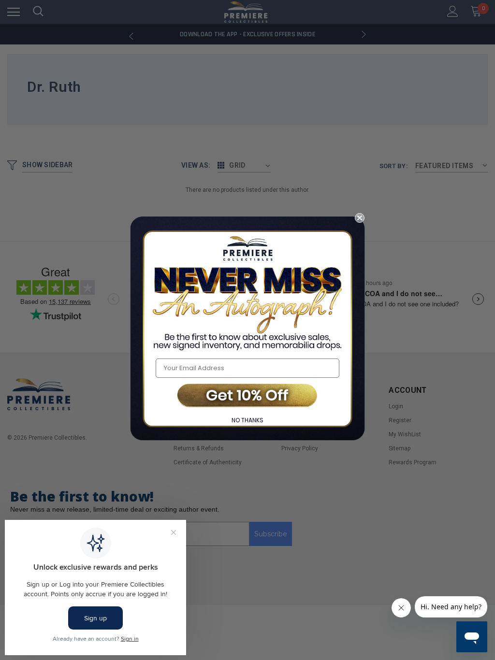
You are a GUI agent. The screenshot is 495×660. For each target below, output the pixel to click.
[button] (247, 396)
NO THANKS (247, 420)
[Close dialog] (359, 218)
